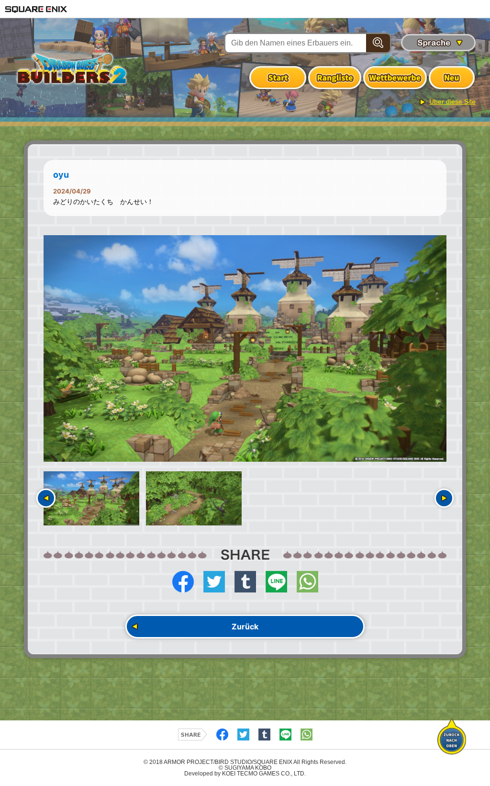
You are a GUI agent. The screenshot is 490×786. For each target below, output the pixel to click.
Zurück (245, 626)
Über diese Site (452, 101)
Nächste (444, 498)
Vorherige (46, 498)
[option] (245, 348)
